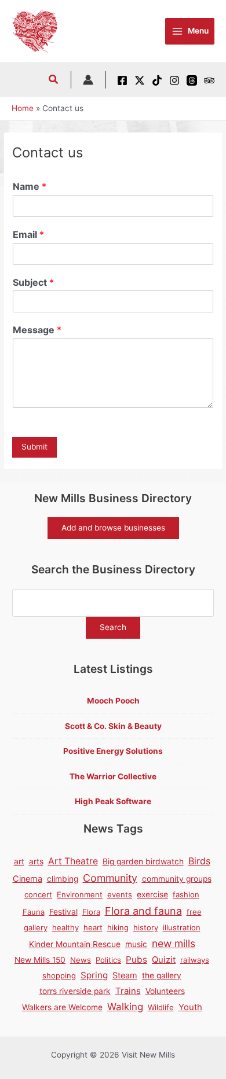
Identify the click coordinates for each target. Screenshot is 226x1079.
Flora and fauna (143, 911)
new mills (173, 943)
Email (28, 234)
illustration (182, 927)
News (80, 959)
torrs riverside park (75, 991)
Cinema (27, 878)
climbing (62, 878)
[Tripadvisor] (209, 80)
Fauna (34, 911)
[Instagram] (174, 80)
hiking (118, 927)
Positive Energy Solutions (113, 751)
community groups (177, 878)
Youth (190, 1007)
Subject (33, 282)
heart (93, 927)
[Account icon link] (88, 80)
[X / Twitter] (139, 80)
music (136, 944)
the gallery (161, 975)
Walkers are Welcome (62, 1007)
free (194, 911)
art (19, 861)
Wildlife (161, 1007)
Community (110, 878)
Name (29, 186)
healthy (65, 927)
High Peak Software (113, 801)
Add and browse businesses (113, 527)
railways (194, 959)
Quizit (164, 960)
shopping (59, 975)
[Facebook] (122, 80)
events (119, 894)
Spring (94, 975)
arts (36, 861)
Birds (199, 861)
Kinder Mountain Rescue (75, 944)
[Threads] (192, 80)
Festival (63, 911)
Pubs (136, 959)
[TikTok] (157, 80)
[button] (54, 81)
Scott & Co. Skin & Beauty (113, 726)
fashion (186, 894)
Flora (91, 911)
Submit (34, 446)
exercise (152, 894)
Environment (80, 894)
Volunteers (165, 991)
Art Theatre (73, 861)
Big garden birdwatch (143, 861)
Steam (124, 975)
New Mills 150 (39, 959)
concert (38, 894)
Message (37, 330)
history (145, 927)
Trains (128, 991)
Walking (125, 1006)
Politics (108, 959)
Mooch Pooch (113, 700)
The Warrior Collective (113, 776)
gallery (36, 927)
